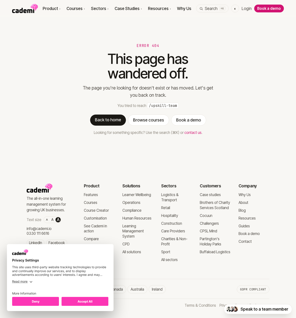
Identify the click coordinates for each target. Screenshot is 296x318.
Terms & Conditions (200, 305)
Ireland (157, 289)
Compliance (131, 210)
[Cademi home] (25, 8)
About (243, 202)
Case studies (210, 195)
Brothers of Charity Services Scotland (215, 205)
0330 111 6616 (38, 233)
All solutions (131, 252)
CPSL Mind (208, 231)
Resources (159, 8)
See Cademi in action (95, 228)
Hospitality (169, 215)
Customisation (95, 218)
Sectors (100, 8)
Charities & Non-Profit (174, 241)
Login (247, 8)
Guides (244, 226)
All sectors (169, 260)
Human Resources (136, 218)
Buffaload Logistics (215, 252)
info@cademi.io (39, 228)
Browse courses (148, 120)
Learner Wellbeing (136, 195)
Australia (137, 289)
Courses (76, 8)
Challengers (209, 223)
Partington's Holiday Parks (210, 241)
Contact (245, 241)
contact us (193, 132)
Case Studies (128, 8)
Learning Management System (133, 231)
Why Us (184, 8)
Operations (131, 202)
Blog (242, 210)
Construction (171, 223)
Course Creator (96, 210)
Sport (165, 252)
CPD (126, 244)
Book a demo (269, 8)
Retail (165, 208)
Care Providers (173, 231)
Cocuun (206, 215)
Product (51, 8)
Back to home (108, 119)
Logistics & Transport (170, 197)
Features (91, 195)
